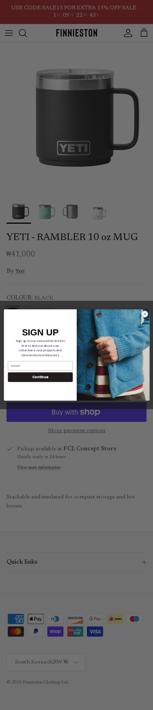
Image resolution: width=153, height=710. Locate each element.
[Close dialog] (144, 314)
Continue (40, 377)
